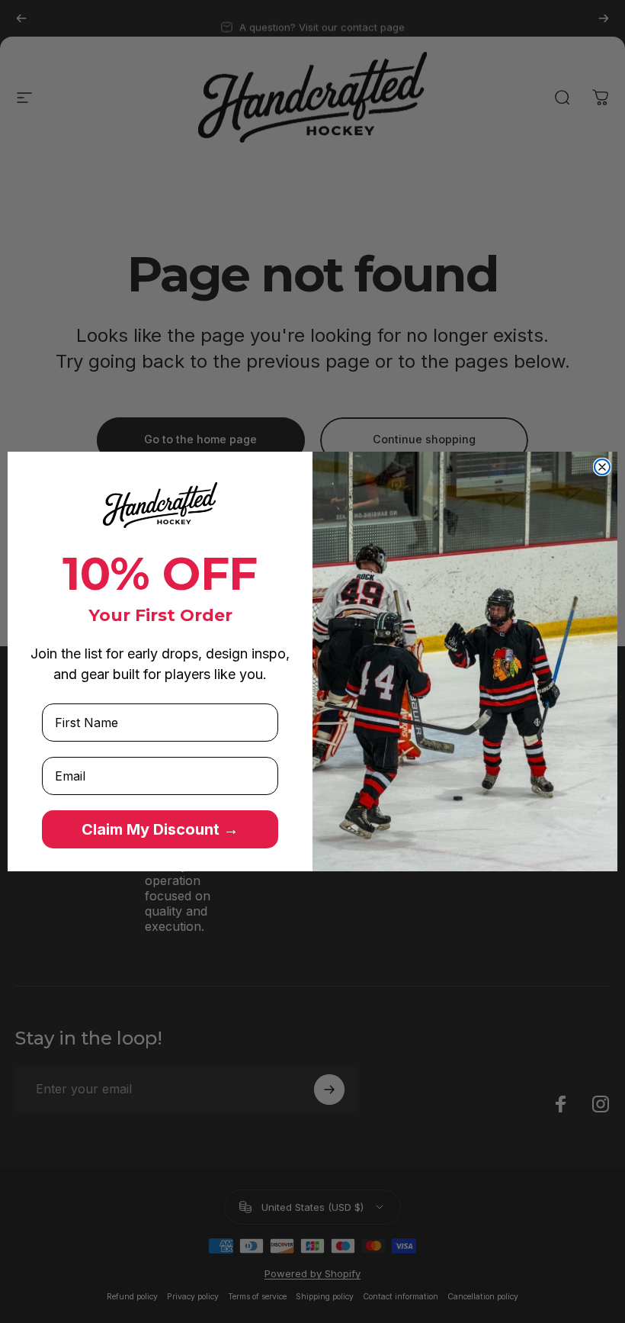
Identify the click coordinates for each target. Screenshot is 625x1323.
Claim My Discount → (160, 829)
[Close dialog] (602, 467)
